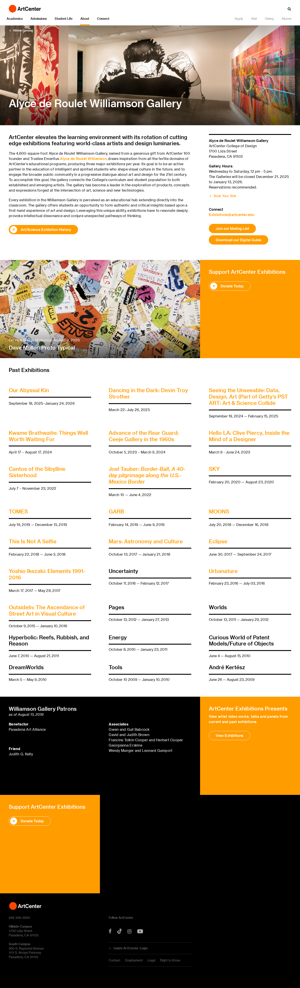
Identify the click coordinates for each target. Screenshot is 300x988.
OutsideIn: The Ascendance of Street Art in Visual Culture (47, 610)
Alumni (286, 18)
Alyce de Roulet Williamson (83, 158)
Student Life (63, 18)
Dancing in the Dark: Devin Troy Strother (148, 393)
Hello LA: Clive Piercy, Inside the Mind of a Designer (249, 436)
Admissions (39, 18)
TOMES (18, 511)
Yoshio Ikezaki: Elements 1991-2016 (47, 574)
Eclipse (218, 541)
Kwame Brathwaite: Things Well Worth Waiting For (48, 436)
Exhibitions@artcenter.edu (231, 214)
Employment (134, 960)
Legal (151, 960)
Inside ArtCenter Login (131, 948)
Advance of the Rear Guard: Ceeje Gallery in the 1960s (144, 436)
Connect (103, 18)
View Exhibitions (229, 735)
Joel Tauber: (147, 475)
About (84, 18)
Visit (254, 18)
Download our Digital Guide (238, 240)
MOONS (219, 511)
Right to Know (170, 960)
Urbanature (223, 571)
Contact (114, 960)
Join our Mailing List (232, 228)
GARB (116, 511)
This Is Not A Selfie (32, 541)
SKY (214, 469)
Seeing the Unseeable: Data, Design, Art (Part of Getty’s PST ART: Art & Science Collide (248, 396)
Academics (15, 18)
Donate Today (232, 286)
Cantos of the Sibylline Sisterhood (37, 472)
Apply (239, 18)
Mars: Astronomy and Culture (146, 541)
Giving (269, 18)
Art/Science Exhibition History (46, 229)
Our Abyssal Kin (29, 390)
